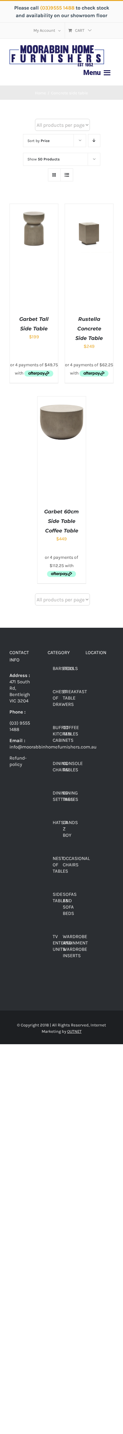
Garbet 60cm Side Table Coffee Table (61, 521)
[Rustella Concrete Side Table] (89, 207)
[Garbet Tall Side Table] (34, 207)
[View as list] (67, 175)
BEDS (68, 668)
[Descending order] (94, 140)
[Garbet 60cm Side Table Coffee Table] (62, 399)
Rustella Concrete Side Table (89, 328)
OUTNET (74, 1031)
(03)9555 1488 (58, 8)
